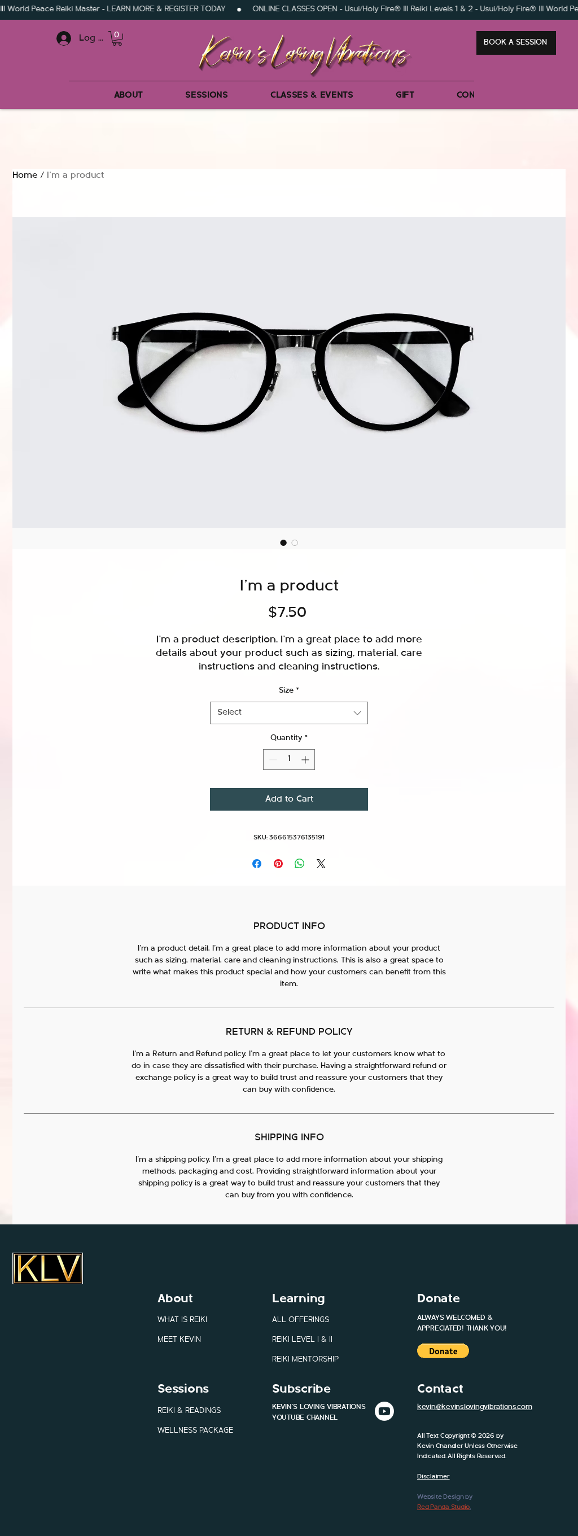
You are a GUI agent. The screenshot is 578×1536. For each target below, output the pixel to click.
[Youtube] (384, 1411)
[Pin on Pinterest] (278, 863)
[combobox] (289, 713)
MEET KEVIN (179, 1340)
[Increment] (306, 759)
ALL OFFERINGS (300, 1320)
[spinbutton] (289, 759)
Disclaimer (433, 1476)
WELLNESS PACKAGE (195, 1431)
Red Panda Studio (443, 1507)
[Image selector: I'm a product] (283, 542)
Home (25, 175)
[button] (117, 38)
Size (289, 691)
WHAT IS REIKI (182, 1320)
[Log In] (57, 38)
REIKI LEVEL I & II (302, 1340)
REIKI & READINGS (189, 1411)
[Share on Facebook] (257, 863)
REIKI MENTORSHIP (305, 1360)
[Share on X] (321, 863)
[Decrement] (272, 759)
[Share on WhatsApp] (299, 863)
